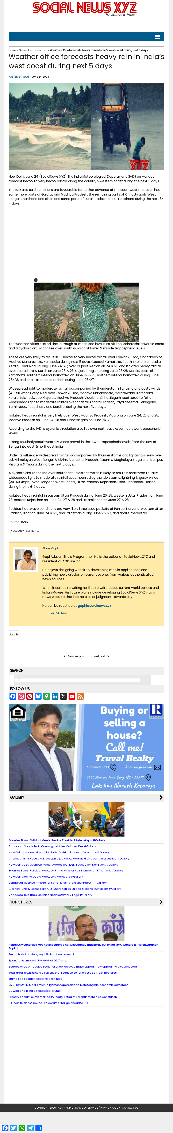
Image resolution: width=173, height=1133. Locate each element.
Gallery (17, 797)
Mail (52, 613)
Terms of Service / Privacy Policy (97, 1107)
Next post (99, 656)
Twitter (64, 613)
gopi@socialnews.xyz (94, 605)
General (24, 50)
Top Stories (21, 902)
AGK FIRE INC (66, 1107)
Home (12, 50)
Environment (39, 50)
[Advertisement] (86, 23)
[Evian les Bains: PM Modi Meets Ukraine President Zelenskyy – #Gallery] (86, 834)
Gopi (26, 76)
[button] (36, 280)
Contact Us (130, 1107)
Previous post (76, 656)
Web (57, 613)
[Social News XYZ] (85, 15)
